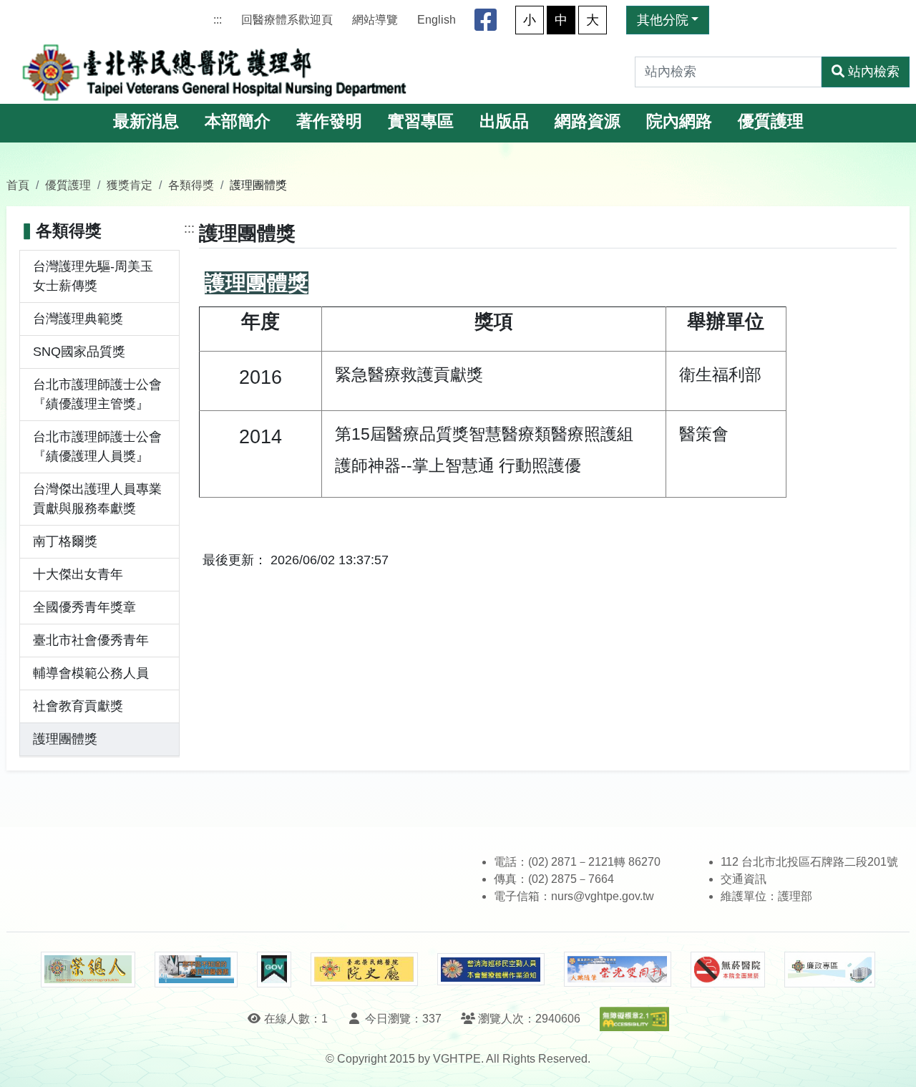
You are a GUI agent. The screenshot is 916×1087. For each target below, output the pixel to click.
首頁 (17, 184)
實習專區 (421, 121)
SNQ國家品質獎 (79, 351)
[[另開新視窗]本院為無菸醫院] (728, 969)
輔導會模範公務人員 (91, 673)
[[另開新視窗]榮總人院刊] (88, 969)
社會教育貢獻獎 (78, 706)
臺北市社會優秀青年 (91, 640)
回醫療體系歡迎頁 (287, 20)
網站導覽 (375, 20)
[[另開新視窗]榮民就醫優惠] (196, 969)
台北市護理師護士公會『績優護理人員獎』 (97, 446)
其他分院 (662, 20)
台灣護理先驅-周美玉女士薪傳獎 (93, 276)
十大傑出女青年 (78, 574)
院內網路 (679, 121)
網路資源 (587, 121)
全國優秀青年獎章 (84, 607)
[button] (892, 1061)
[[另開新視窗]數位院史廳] (364, 969)
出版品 (504, 121)
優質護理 (771, 121)
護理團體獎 (65, 739)
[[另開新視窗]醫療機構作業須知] (491, 969)
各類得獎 (191, 184)
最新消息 (146, 121)
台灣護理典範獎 (78, 318)
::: (217, 20)
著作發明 (329, 121)
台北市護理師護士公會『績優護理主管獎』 (97, 394)
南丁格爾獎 (65, 541)
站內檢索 (874, 71)
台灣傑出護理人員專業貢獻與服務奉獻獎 (97, 499)
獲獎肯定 (129, 184)
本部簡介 (238, 121)
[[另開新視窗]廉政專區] (829, 969)
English (436, 20)
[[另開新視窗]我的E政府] (274, 969)
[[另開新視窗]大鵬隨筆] (617, 969)
